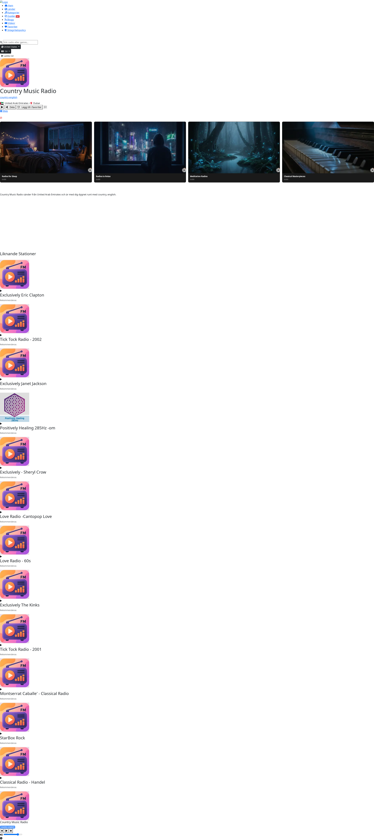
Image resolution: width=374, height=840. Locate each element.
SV (6, 51)
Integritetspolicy (16, 30)
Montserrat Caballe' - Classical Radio (34, 693)
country (4, 97)
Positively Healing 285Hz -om (27, 428)
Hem (10, 5)
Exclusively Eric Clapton (22, 295)
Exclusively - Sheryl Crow (23, 472)
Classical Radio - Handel (22, 782)
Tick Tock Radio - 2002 (21, 339)
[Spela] (2, 107)
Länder (11, 9)
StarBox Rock (12, 737)
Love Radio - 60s (15, 560)
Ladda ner (8, 55)
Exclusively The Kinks (19, 605)
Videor (11, 23)
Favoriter (12, 26)
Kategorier (13, 12)
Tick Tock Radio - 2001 (21, 649)
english (13, 97)
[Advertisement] (187, 223)
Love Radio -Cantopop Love (26, 516)
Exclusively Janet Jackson (23, 383)
